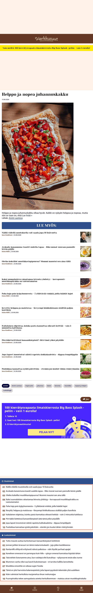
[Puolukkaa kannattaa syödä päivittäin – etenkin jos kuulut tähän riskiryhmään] (85, 373)
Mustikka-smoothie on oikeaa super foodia (24, 566)
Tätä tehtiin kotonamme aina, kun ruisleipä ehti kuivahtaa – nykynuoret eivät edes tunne (44, 557)
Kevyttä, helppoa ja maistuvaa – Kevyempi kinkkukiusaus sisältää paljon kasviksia (37, 309)
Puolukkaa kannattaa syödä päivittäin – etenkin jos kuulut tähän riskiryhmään (40, 369)
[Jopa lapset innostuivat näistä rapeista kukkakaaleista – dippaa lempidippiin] (85, 359)
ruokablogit (7, 390)
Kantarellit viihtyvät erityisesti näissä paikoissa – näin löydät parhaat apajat (38, 549)
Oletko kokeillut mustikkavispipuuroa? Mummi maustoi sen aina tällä (36, 261)
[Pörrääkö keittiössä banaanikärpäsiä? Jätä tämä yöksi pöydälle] (85, 344)
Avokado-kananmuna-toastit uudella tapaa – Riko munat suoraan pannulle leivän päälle (38, 248)
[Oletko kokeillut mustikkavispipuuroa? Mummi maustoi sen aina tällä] (85, 265)
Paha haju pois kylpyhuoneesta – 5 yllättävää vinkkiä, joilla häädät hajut (37, 293)
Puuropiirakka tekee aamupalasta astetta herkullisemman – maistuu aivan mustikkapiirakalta (46, 578)
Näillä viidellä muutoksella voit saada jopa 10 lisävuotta (29, 233)
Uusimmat (9, 481)
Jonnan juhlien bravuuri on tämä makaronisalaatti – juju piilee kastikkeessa (38, 545)
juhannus (40, 386)
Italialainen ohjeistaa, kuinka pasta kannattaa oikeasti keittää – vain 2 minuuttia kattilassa (36, 327)
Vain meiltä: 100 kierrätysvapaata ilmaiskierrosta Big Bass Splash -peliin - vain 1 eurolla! (46, 48)
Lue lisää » (27, 215)
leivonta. (58, 386)
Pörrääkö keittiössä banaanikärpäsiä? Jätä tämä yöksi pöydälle (33, 340)
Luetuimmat (10, 535)
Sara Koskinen (7, 235)
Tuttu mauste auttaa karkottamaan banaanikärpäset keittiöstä (33, 541)
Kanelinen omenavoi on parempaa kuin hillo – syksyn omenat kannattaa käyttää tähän (43, 553)
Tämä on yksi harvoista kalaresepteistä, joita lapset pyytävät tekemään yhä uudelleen (43, 570)
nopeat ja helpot (81, 386)
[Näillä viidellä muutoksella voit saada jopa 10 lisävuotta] (85, 237)
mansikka (68, 386)
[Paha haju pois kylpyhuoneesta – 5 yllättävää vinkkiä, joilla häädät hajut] (85, 298)
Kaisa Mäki (6, 251)
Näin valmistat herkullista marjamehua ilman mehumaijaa (31, 574)
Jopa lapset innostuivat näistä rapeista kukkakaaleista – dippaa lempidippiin (40, 354)
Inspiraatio (29, 386)
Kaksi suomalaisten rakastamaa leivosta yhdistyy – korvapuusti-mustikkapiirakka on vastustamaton (33, 280)
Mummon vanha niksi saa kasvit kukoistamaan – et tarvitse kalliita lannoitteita (39, 562)
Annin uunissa (16, 218)
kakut (49, 386)
